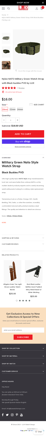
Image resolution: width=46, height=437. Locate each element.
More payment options (23, 146)
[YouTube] (21, 414)
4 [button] (26, 300)
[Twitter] (7, 414)
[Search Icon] (8, 8)
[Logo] (23, 8)
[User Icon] (37, 8)
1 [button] (16, 300)
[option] (28, 49)
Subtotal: (6, 126)
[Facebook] (3, 414)
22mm (12, 109)
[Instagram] (12, 414)
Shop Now (23, 2)
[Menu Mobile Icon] (3, 8)
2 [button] (20, 300)
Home (4, 15)
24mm (20, 109)
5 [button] (29, 300)
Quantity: (6, 115)
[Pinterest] (17, 414)
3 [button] (23, 300)
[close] (43, 2)
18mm (5, 109)
